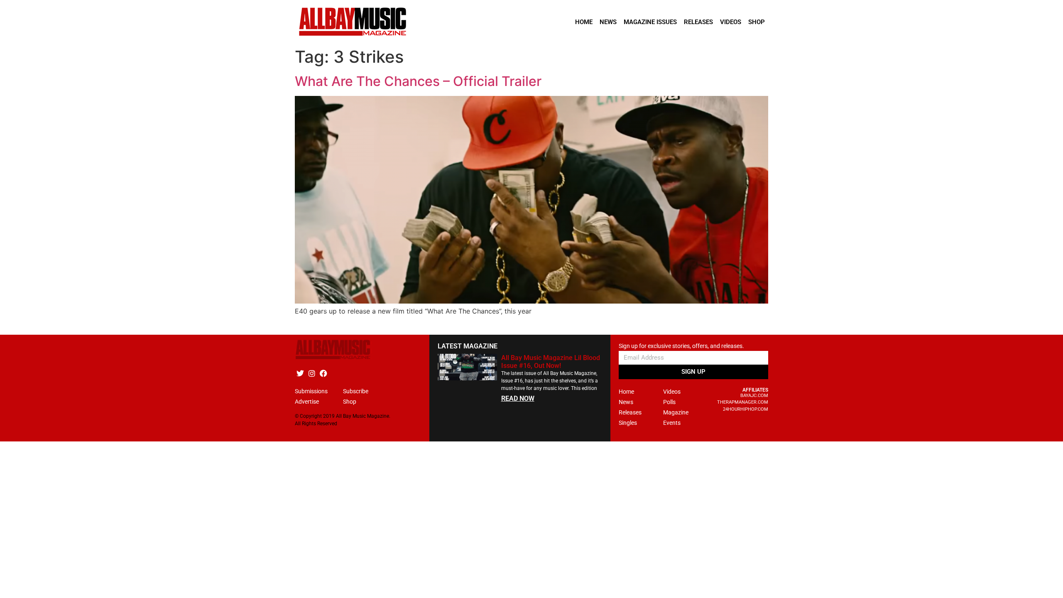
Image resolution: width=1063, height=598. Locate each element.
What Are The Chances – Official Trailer (418, 81)
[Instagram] (311, 373)
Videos (730, 22)
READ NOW (517, 398)
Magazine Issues (650, 22)
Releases (698, 22)
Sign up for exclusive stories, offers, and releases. (681, 346)
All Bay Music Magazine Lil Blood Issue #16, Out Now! (550, 362)
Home (584, 22)
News (608, 22)
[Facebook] (323, 373)
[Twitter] (300, 373)
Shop (756, 22)
